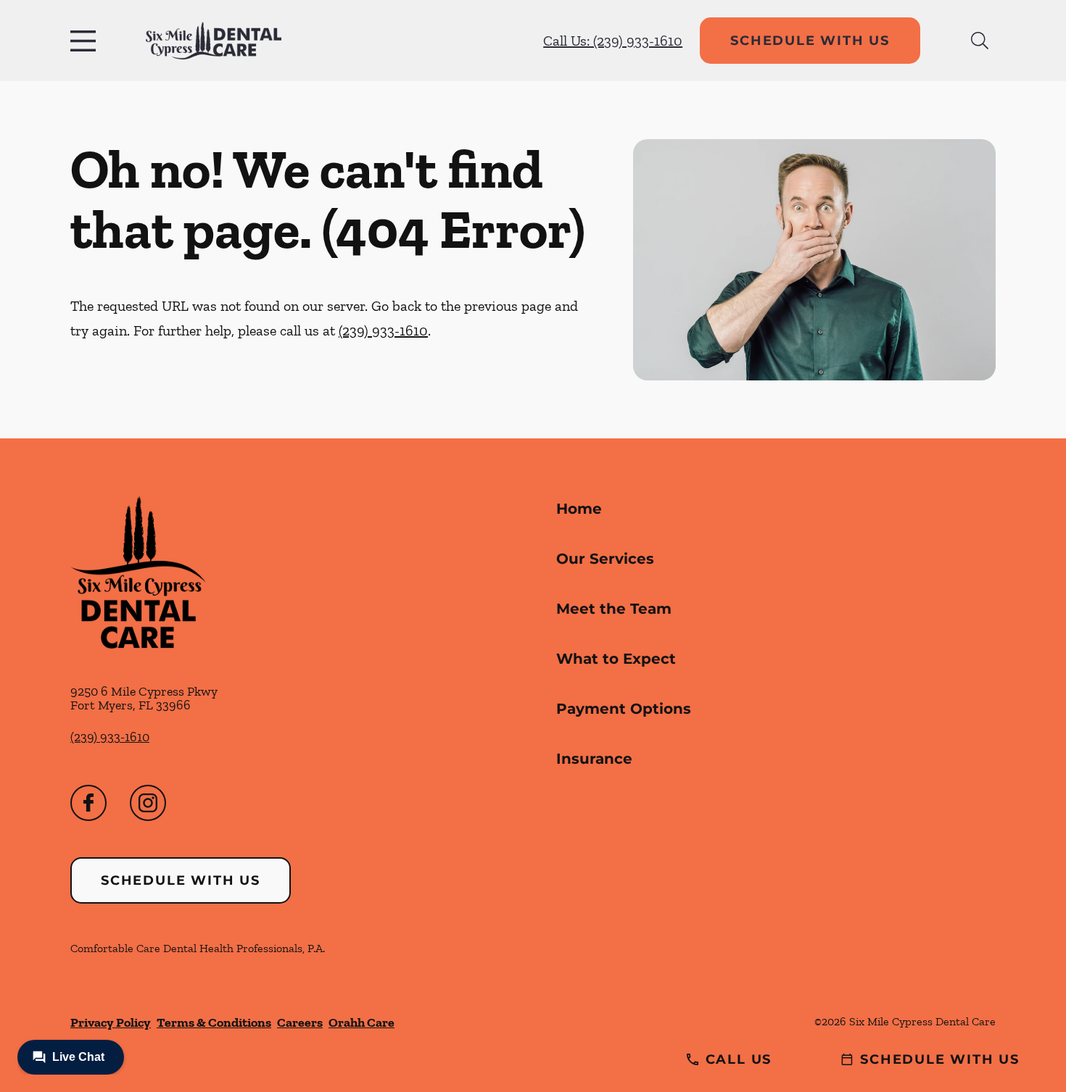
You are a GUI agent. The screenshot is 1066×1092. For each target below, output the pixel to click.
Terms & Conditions (214, 1022)
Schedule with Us (810, 41)
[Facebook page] (88, 803)
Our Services (605, 558)
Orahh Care (361, 1022)
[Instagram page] (148, 803)
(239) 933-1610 (383, 330)
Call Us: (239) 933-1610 (612, 40)
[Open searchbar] (980, 41)
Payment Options (623, 708)
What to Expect (616, 658)
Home (579, 508)
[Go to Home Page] (213, 40)
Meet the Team (614, 608)
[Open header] (86, 41)
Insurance (594, 758)
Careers (300, 1022)
